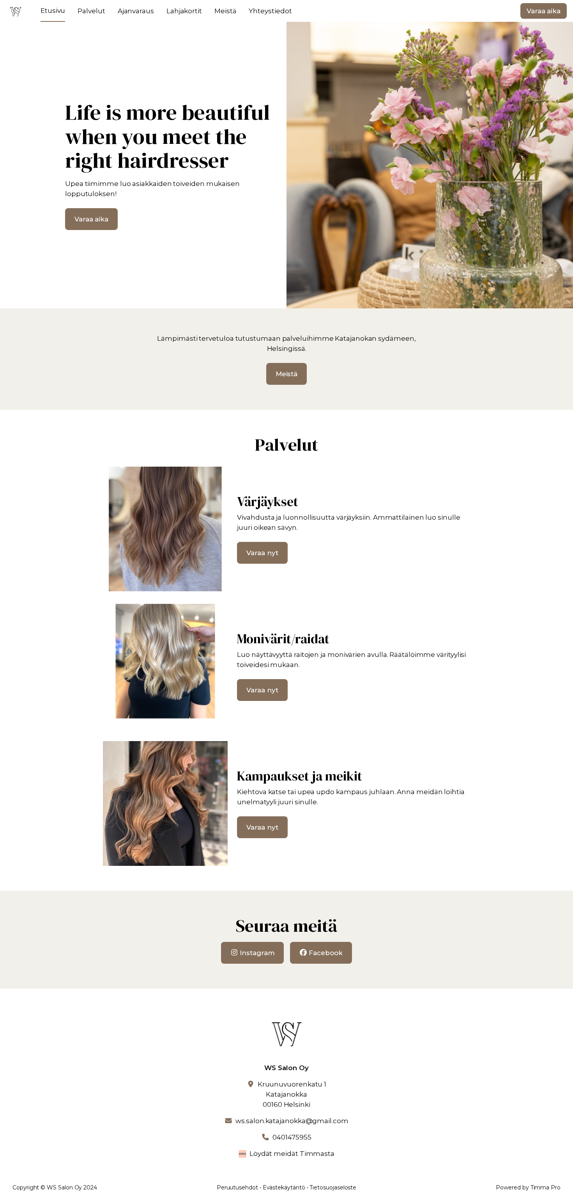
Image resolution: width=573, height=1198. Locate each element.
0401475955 (291, 1137)
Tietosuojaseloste (332, 1187)
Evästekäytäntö (284, 1187)
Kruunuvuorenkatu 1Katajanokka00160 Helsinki (292, 1094)
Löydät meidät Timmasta (291, 1153)
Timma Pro (546, 1187)
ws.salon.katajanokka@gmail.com (291, 1121)
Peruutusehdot (237, 1187)
